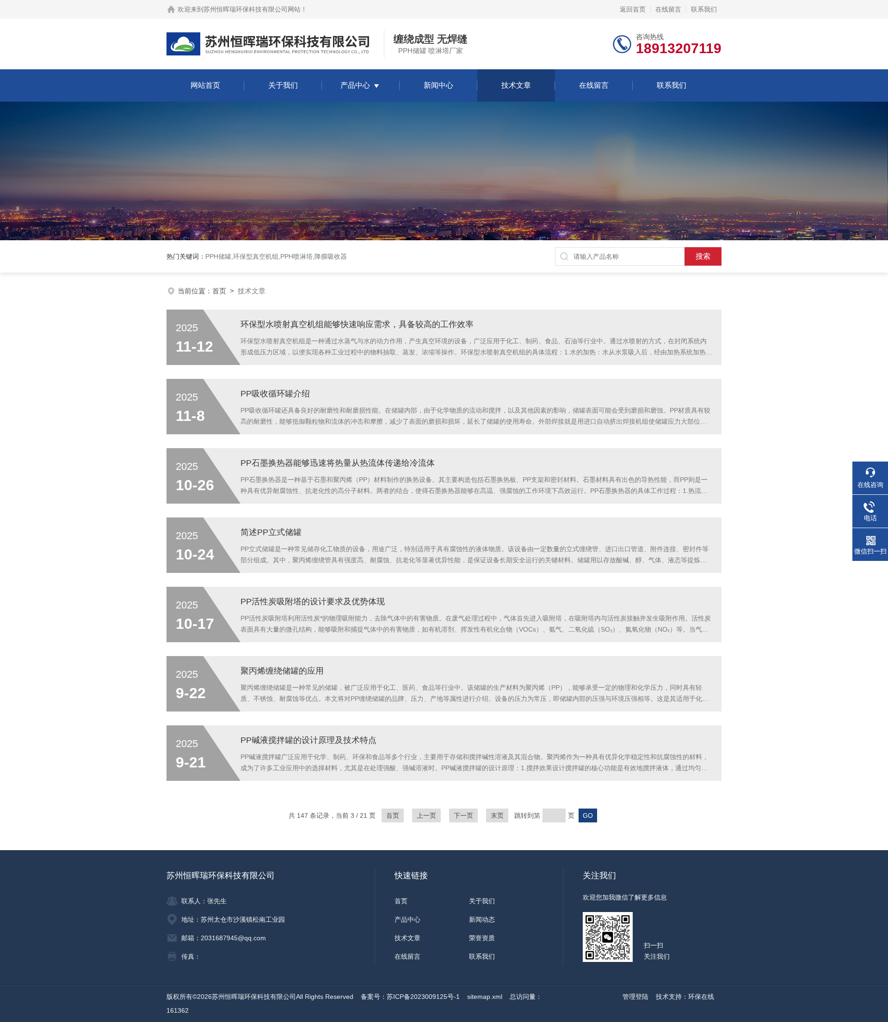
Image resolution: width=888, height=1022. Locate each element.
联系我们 (704, 9)
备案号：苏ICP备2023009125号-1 (410, 996)
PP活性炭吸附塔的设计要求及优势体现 (312, 601)
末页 (497, 815)
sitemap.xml (484, 996)
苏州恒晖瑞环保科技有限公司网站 (252, 9)
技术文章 (516, 85)
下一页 (463, 815)
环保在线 (701, 996)
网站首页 (205, 85)
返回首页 (633, 9)
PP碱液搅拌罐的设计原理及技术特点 (308, 740)
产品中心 (355, 85)
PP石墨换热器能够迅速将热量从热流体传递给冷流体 (337, 463)
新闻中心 (438, 85)
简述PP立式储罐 (271, 532)
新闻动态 (482, 919)
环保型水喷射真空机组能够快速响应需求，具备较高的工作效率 (357, 324)
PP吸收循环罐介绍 (275, 393)
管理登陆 (635, 996)
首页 (219, 291)
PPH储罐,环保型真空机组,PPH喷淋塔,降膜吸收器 (276, 256)
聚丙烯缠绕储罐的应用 (282, 670)
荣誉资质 (482, 938)
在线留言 (668, 9)
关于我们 (283, 85)
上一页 (426, 815)
